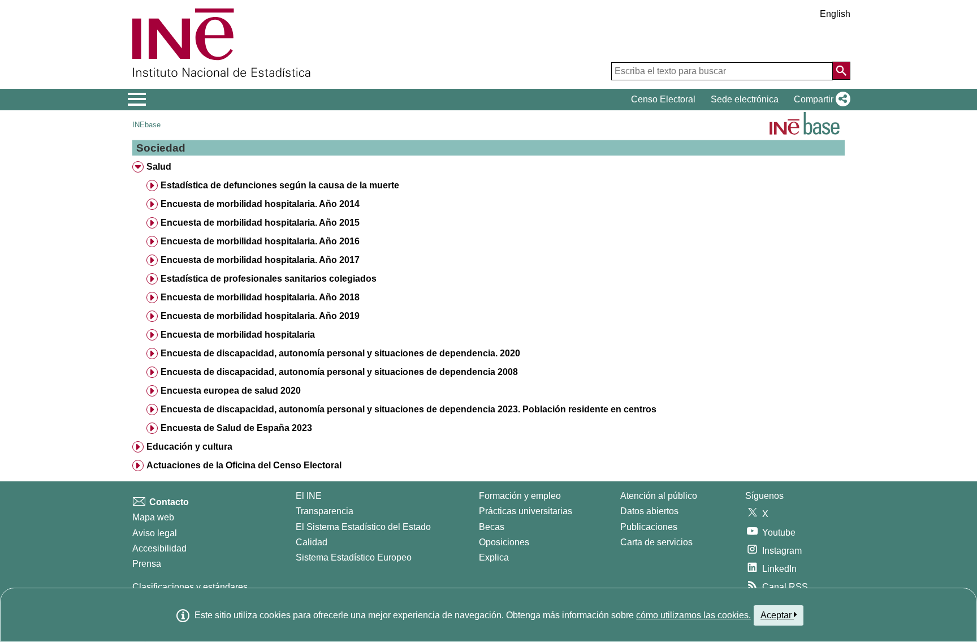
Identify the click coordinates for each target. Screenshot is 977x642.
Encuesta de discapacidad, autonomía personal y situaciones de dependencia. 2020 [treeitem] (340, 353)
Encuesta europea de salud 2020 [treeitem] (231, 390)
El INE (309, 496)
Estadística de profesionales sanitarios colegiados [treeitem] (269, 278)
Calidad (311, 542)
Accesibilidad (159, 548)
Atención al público (658, 496)
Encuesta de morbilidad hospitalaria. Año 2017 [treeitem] (260, 260)
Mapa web (153, 517)
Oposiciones (504, 542)
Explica (494, 557)
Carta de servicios (656, 542)
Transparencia (324, 511)
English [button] (835, 14)
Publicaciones (648, 527)
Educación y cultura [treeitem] (189, 446)
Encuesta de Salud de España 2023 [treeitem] (236, 428)
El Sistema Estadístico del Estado (363, 527)
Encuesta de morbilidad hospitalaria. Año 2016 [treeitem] (260, 241)
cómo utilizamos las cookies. (693, 615)
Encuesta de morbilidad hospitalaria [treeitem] (238, 334)
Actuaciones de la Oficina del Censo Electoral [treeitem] (243, 465)
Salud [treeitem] (158, 166)
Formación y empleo (520, 496)
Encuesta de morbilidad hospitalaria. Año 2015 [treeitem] (260, 222)
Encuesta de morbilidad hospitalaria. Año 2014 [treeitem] (260, 204)
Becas (491, 527)
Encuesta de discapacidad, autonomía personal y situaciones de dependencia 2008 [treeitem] (339, 372)
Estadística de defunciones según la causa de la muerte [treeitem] (280, 185)
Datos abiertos (649, 511)
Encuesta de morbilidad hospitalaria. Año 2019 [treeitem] (260, 316)
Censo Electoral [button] (663, 99)
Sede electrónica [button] (745, 99)
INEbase (146, 124)
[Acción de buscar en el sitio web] (841, 71)
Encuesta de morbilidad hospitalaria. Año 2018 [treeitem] (260, 297)
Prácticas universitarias (525, 511)
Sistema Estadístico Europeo (354, 557)
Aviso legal (154, 533)
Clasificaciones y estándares (190, 587)
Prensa (146, 563)
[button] (819, 99)
